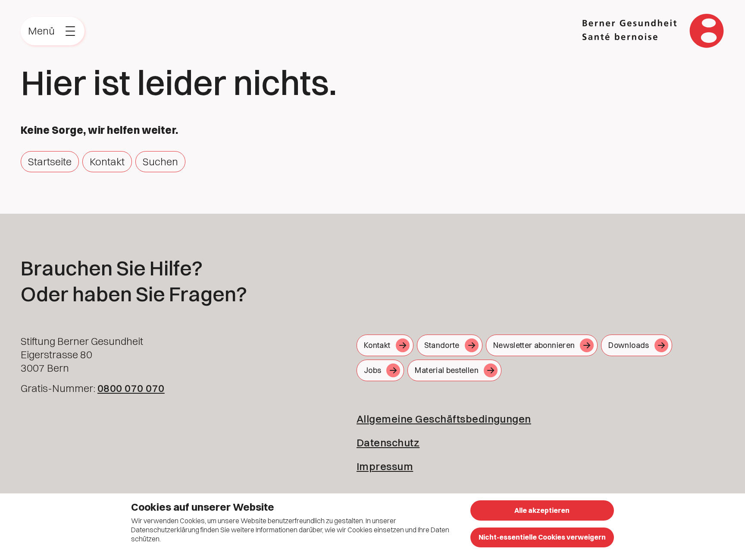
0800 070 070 (131, 388)
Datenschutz (388, 442)
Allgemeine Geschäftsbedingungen (444, 418)
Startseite (50, 161)
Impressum (385, 466)
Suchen (160, 161)
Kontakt (107, 161)
